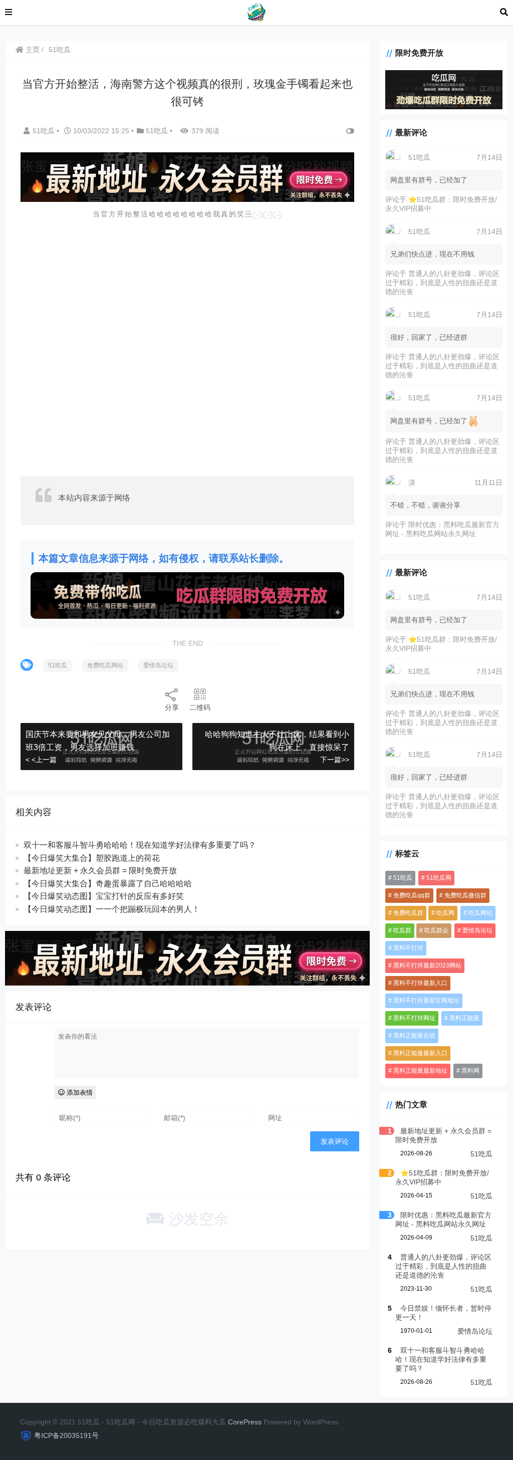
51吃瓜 (60, 50)
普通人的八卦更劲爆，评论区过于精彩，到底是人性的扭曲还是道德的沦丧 (442, 283)
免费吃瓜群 (408, 912)
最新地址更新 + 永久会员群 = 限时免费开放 (100, 870)
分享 (172, 707)
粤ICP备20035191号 (66, 1435)
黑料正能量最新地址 (420, 1070)
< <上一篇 (41, 760)
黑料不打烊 (408, 947)
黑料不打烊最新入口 (420, 983)
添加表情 (79, 1092)
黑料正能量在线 (414, 1035)
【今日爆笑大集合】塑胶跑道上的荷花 (92, 858)
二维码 (199, 707)
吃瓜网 (445, 912)
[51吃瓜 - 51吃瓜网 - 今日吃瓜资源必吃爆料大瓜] (256, 12)
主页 (32, 50)
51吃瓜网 (438, 877)
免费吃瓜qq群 (411, 895)
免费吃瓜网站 (105, 665)
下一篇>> (334, 760)
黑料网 (470, 1070)
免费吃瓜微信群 (465, 895)
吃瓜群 (402, 930)
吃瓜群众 (436, 930)
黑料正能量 (464, 1018)
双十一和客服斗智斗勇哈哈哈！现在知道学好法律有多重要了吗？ (140, 845)
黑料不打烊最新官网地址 (426, 1000)
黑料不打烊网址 (414, 1018)
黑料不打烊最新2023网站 (427, 965)
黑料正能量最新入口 (420, 1053)
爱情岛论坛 (158, 665)
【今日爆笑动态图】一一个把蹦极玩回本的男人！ (112, 909)
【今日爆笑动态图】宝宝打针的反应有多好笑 (104, 896)
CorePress (245, 1422)
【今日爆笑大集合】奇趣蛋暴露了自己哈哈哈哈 (108, 883)
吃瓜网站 (480, 912)
